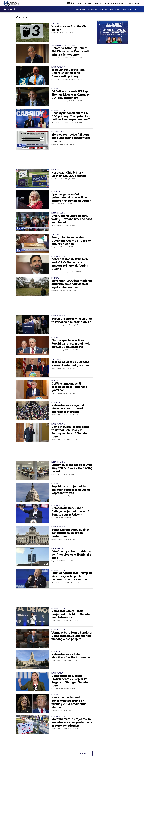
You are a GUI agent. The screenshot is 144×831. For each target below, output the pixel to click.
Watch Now (133, 3)
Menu (70, 3)
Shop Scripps (119, 3)
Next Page (84, 753)
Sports (108, 3)
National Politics (93, 9)
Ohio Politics (104, 9)
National (88, 3)
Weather (98, 3)
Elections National (126, 9)
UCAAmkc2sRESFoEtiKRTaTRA (11, 9)
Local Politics (114, 9)
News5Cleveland (5, 9)
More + (137, 9)
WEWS (8, 9)
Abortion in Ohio (81, 9)
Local (79, 3)
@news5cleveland (15, 9)
